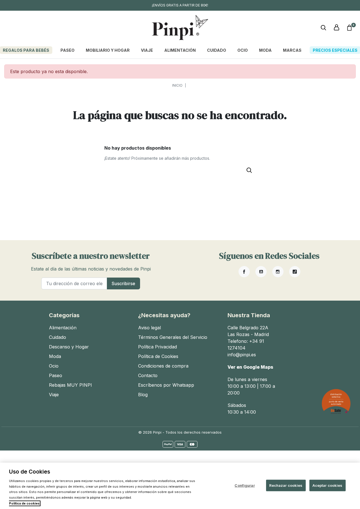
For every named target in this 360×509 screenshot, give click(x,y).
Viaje (54, 394)
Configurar (245, 485)
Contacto (148, 375)
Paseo (55, 375)
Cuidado (57, 337)
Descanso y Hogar (69, 347)
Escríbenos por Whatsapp (166, 385)
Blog (143, 394)
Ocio (53, 366)
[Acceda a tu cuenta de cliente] (336, 27)
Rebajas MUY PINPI (70, 385)
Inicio (177, 85)
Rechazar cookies (286, 485)
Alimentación (62, 327)
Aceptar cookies (327, 485)
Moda (55, 356)
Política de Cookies (158, 356)
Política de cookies (24, 503)
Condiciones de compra (163, 366)
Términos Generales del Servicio (172, 337)
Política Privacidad (157, 347)
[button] (349, 27)
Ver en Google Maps (250, 367)
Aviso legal (149, 327)
